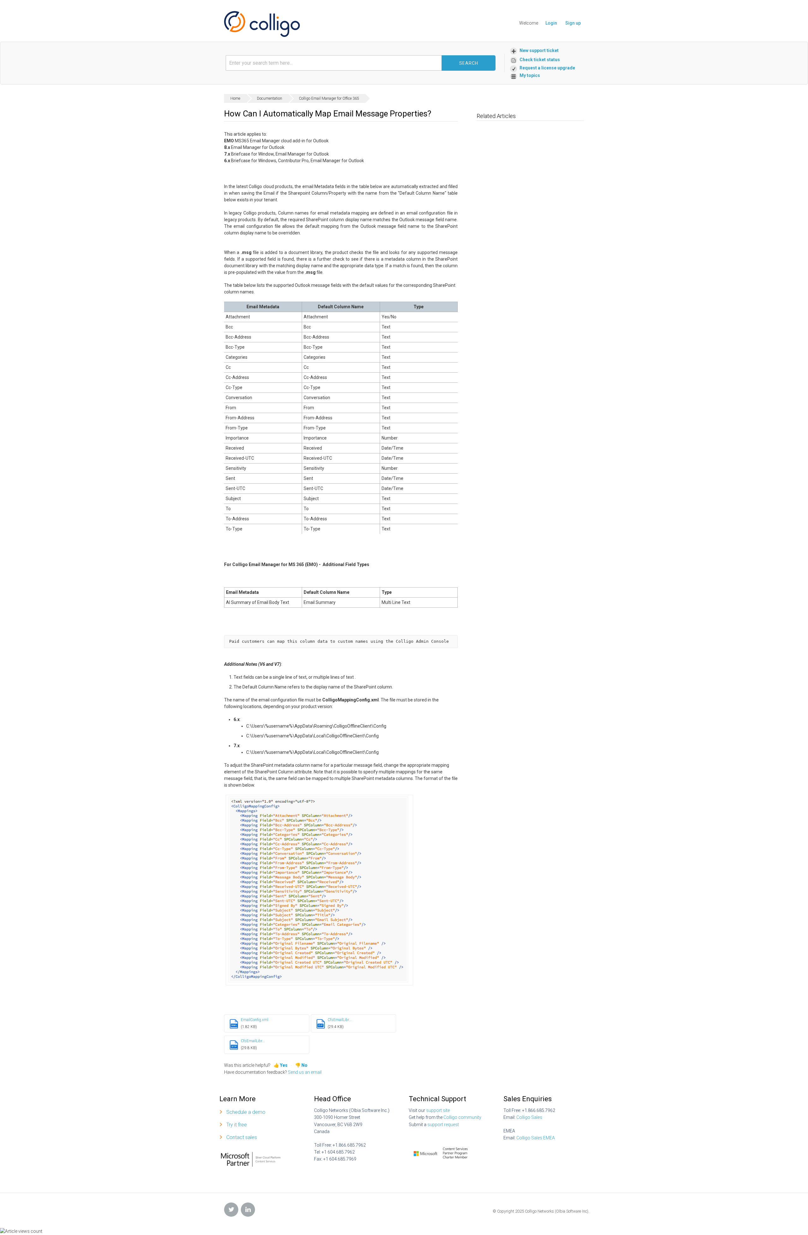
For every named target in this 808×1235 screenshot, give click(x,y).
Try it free (236, 1125)
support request (443, 1124)
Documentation (269, 98)
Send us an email (305, 1072)
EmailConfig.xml (254, 1020)
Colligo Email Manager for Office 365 (329, 98)
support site (438, 1110)
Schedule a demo (245, 1112)
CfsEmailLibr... (340, 1020)
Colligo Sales (529, 1117)
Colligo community (462, 1117)
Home (235, 98)
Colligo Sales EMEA (535, 1137)
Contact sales (241, 1137)
